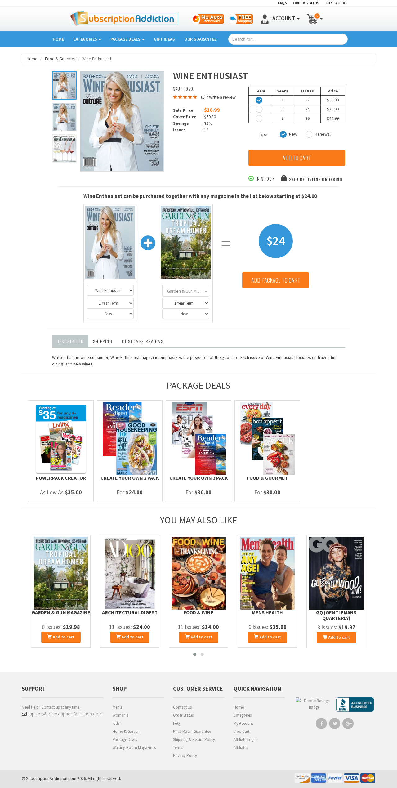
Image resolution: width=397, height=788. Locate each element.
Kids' (116, 723)
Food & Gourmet (60, 58)
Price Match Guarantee (192, 731)
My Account (243, 723)
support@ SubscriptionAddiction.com (64, 713)
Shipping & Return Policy (194, 739)
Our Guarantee (200, 39)
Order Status (183, 715)
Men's (117, 707)
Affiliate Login (245, 739)
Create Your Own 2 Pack (129, 478)
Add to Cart (297, 158)
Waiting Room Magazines (134, 747)
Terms (178, 747)
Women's (120, 715)
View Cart (241, 731)
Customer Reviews (142, 341)
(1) (203, 97)
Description (70, 341)
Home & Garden (126, 731)
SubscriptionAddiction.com (51, 778)
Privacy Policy (185, 755)
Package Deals (125, 39)
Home (58, 39)
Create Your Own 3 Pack (198, 478)
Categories (85, 39)
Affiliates (241, 747)
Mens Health (267, 612)
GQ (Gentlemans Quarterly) (336, 615)
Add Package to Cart (275, 280)
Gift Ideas (164, 39)
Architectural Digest (130, 612)
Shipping (103, 341)
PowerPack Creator (61, 478)
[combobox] (185, 291)
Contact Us (182, 707)
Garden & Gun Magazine (61, 612)
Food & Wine (198, 612)
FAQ (176, 723)
